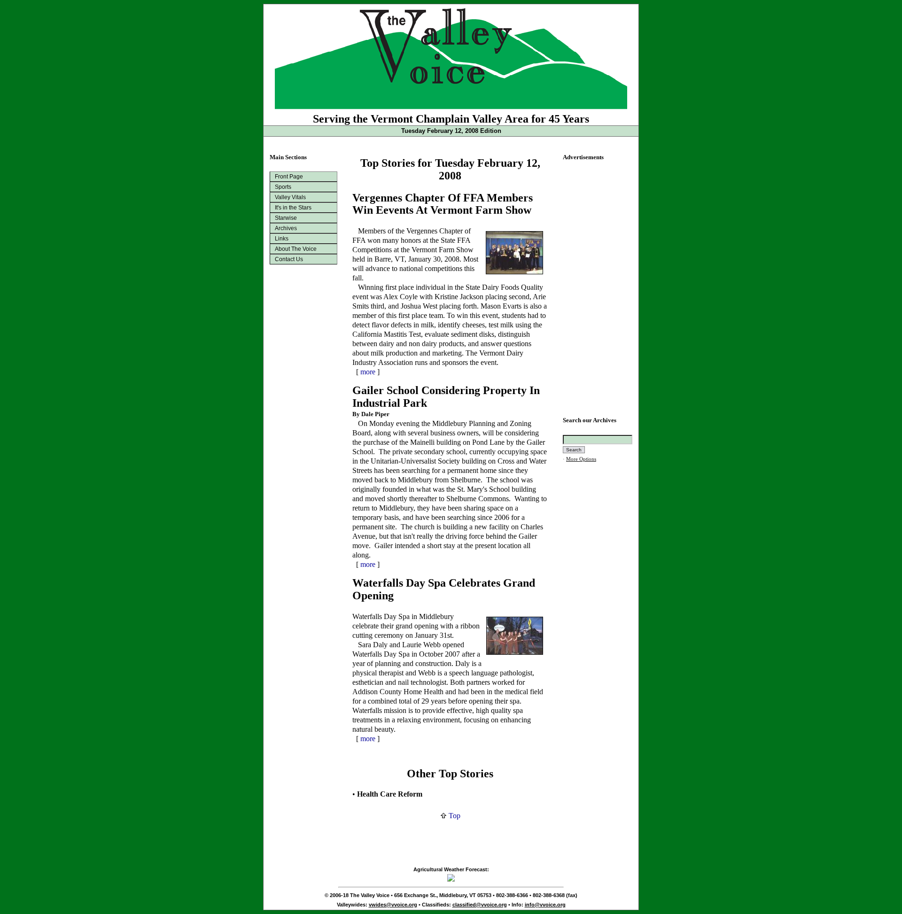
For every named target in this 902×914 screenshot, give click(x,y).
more (367, 372)
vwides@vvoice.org (393, 904)
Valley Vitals (290, 197)
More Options (581, 459)
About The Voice (296, 249)
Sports (283, 187)
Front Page (289, 176)
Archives (286, 228)
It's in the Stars (293, 207)
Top (453, 816)
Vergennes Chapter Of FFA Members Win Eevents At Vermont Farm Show (442, 204)
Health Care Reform (389, 794)
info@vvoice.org (545, 904)
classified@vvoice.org (479, 904)
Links (281, 238)
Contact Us (289, 259)
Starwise (286, 218)
